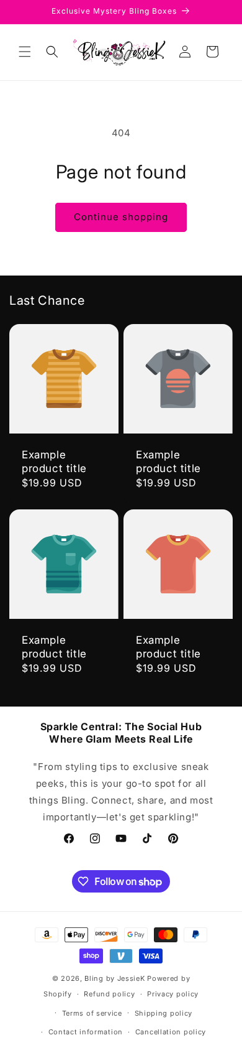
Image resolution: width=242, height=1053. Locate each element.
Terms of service (92, 1013)
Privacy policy (173, 994)
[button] (24, 51)
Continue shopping (121, 217)
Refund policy (109, 994)
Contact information (85, 1031)
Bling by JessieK (114, 978)
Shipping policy (164, 1013)
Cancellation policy (170, 1031)
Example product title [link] (54, 461)
